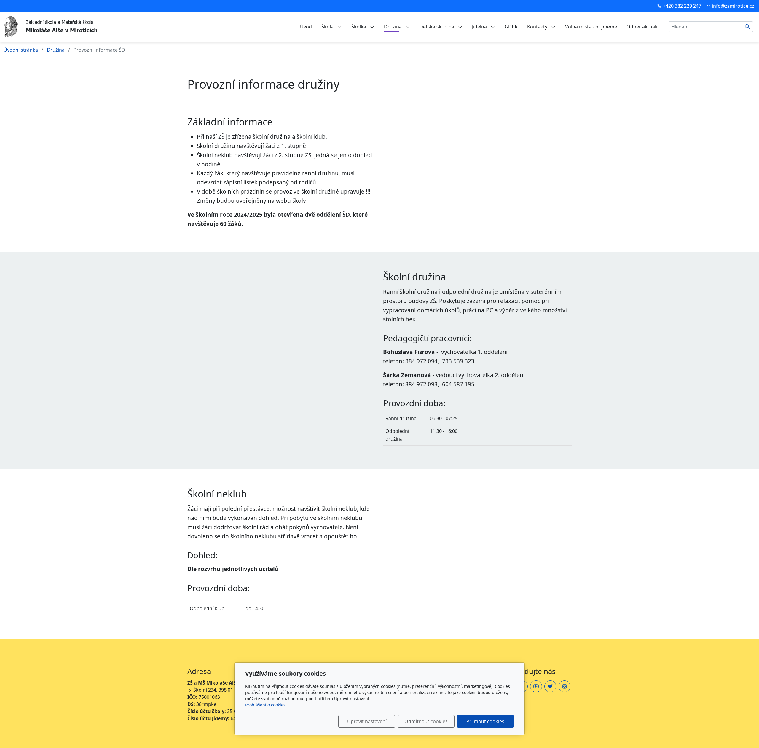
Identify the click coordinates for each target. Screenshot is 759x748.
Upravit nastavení (367, 721)
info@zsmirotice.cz (733, 6)
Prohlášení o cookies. (266, 705)
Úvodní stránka (21, 50)
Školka (359, 26)
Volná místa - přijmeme (591, 26)
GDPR (511, 26)
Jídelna (480, 26)
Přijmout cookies (485, 721)
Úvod (306, 26)
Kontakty (537, 26)
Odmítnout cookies (426, 721)
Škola (328, 26)
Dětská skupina (437, 26)
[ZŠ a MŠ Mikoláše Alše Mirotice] (51, 26)
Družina (393, 26)
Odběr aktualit (642, 26)
